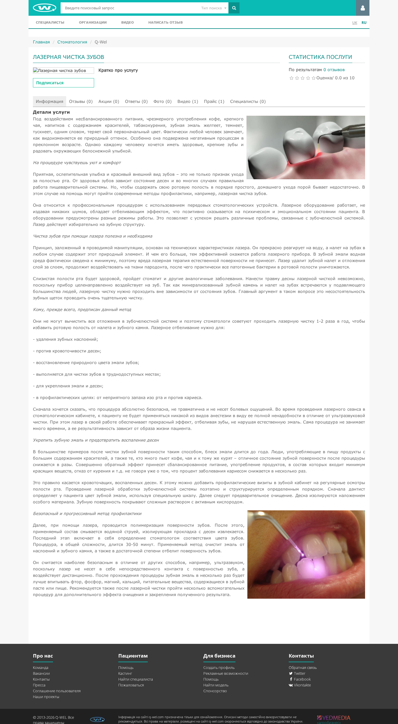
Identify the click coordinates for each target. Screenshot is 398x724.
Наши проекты (46, 696)
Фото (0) (163, 101)
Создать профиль (219, 667)
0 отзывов (334, 69)
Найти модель (215, 685)
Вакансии (41, 673)
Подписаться (50, 82)
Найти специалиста (135, 679)
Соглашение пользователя (57, 690)
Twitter (299, 673)
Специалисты (50, 22)
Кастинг (125, 673)
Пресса (39, 685)
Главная (41, 41)
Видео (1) (187, 101)
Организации (93, 22)
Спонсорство (215, 690)
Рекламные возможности (225, 673)
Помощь (125, 667)
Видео (127, 22)
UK (354, 22)
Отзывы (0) (81, 101)
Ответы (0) (136, 101)
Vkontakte (302, 685)
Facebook (302, 679)
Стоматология (72, 41)
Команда (40, 667)
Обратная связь (303, 667)
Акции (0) (108, 101)
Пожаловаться (131, 685)
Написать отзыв (165, 22)
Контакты (41, 679)
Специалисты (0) (248, 101)
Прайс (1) (214, 101)
